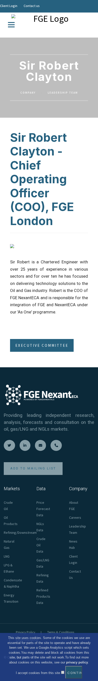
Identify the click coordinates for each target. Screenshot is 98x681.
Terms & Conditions (60, 632)
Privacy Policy (25, 632)
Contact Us (75, 574)
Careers (75, 517)
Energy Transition (11, 598)
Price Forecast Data (43, 508)
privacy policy (77, 662)
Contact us (32, 6)
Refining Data (42, 578)
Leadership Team (63, 92)
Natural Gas (9, 544)
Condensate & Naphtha (13, 583)
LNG (7, 556)
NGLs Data (40, 527)
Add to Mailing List (33, 468)
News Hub (73, 544)
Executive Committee (41, 345)
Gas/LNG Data (42, 563)
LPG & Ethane (9, 568)
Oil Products (11, 520)
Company (28, 92)
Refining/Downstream (20, 532)
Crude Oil (8, 505)
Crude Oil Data (40, 545)
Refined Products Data (43, 596)
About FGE (73, 505)
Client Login (8, 6)
